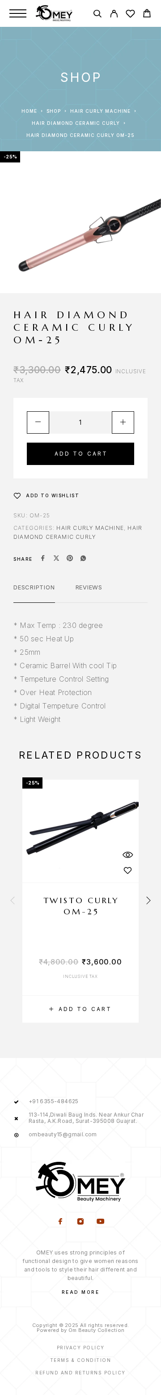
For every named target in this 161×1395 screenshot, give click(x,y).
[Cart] (147, 14)
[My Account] (114, 15)
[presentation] (12, 901)
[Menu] (18, 13)
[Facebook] (61, 1222)
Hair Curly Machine (100, 111)
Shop (54, 111)
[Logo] (54, 13)
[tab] (34, 593)
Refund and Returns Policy (80, 1372)
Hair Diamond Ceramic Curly (76, 123)
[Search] (97, 15)
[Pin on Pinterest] (69, 559)
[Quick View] (127, 854)
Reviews (89, 587)
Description (34, 587)
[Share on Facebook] (43, 559)
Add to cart (81, 453)
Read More (81, 1292)
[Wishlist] (130, 15)
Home (29, 111)
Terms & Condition (80, 1360)
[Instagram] (81, 1222)
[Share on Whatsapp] (83, 559)
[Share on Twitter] (56, 559)
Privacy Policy (81, 1347)
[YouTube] (101, 1222)
